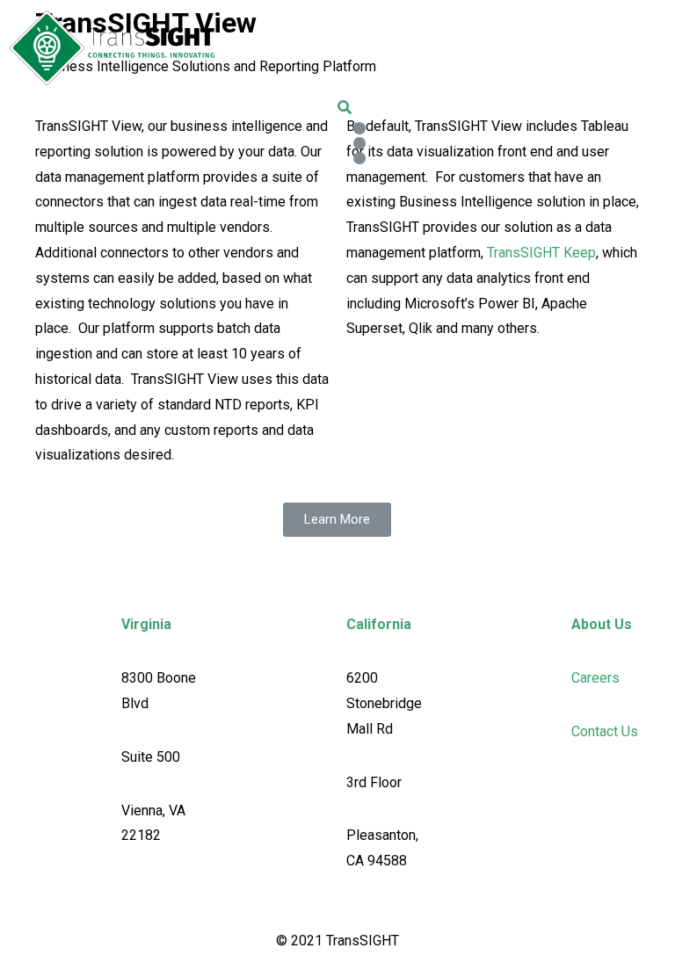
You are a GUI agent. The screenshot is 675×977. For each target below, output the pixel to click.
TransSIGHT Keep (541, 252)
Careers (595, 677)
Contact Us (604, 731)
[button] (337, 520)
